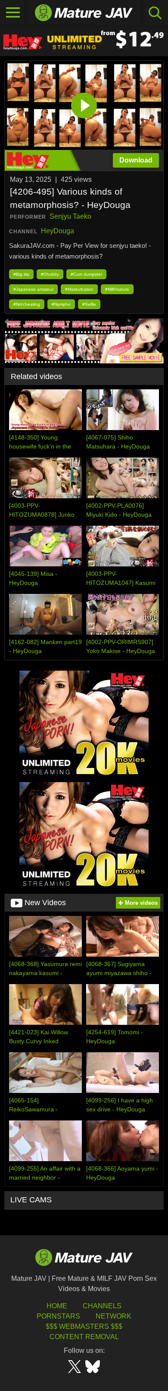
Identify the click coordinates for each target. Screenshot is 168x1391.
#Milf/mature (117, 289)
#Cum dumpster (86, 274)
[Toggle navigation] (13, 13)
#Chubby (50, 274)
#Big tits (21, 274)
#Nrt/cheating (26, 304)
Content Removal (84, 1336)
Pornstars (58, 1316)
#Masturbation (79, 289)
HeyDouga (57, 231)
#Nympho (61, 304)
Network (113, 1316)
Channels (102, 1306)
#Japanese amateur (33, 289)
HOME (57, 1306)
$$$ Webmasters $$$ (84, 1326)
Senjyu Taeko (70, 216)
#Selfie (89, 304)
